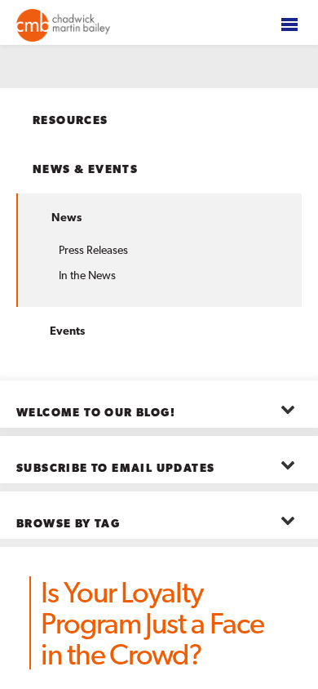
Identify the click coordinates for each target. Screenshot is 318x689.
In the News (87, 275)
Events (67, 330)
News (66, 217)
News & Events (85, 169)
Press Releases (93, 249)
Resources (70, 120)
